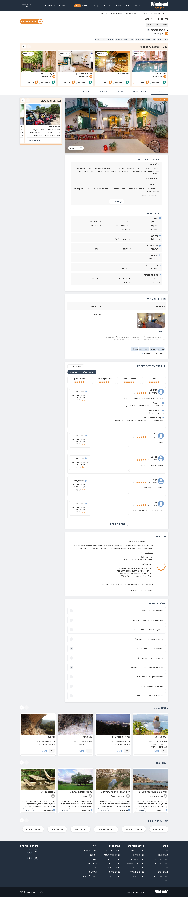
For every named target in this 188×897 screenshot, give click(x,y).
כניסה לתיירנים (90, 850)
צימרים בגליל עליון (112, 867)
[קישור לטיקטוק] (29, 858)
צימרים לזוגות (57, 829)
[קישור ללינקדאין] (36, 858)
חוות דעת (103, 91)
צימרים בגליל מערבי (112, 855)
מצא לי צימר (50, 5)
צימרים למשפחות (137, 850)
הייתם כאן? (82, 372)
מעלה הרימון (160, 73)
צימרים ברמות (114, 872)
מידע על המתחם (140, 91)
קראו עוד (118, 201)
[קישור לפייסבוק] (36, 851)
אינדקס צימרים (155, 13)
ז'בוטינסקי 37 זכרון (84, 73)
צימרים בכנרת (114, 863)
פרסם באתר (92, 863)
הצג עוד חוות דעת (117, 524)
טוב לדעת (86, 91)
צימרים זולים (163, 872)
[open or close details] (133, 393)
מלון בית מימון (123, 73)
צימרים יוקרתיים (137, 859)
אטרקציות (93, 872)
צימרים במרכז (138, 876)
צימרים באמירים (113, 859)
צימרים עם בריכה (161, 876)
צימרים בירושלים (161, 880)
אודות (94, 859)
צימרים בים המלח (137, 872)
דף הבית (165, 13)
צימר (166, 850)
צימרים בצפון (144, 13)
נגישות (142, 892)
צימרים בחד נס (162, 867)
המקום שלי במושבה (46, 73)
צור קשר (93, 855)
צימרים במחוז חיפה (131, 13)
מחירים (121, 91)
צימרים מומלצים (161, 863)
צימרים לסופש (80, 829)
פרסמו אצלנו (64, 5)
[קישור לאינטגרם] (29, 851)
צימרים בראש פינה (112, 850)
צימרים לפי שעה (90, 876)
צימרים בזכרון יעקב (116, 13)
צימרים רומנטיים (33, 829)
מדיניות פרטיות (132, 892)
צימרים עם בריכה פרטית (134, 863)
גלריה (159, 91)
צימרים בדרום (138, 855)
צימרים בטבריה (114, 876)
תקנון (94, 867)
